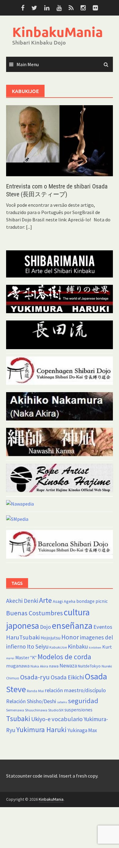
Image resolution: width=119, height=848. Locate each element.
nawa (54, 666)
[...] (29, 227)
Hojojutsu (50, 638)
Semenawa (15, 710)
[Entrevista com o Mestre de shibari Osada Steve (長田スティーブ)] (59, 140)
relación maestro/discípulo (75, 690)
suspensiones (78, 710)
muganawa (18, 666)
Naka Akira (39, 666)
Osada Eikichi (67, 677)
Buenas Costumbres (34, 613)
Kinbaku (78, 646)
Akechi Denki (22, 600)
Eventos (102, 626)
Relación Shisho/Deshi (31, 701)
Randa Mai (35, 691)
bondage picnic (92, 601)
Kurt (107, 647)
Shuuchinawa (36, 710)
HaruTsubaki (23, 637)
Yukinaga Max (82, 730)
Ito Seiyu (38, 646)
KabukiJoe (58, 647)
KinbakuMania (57, 31)
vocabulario (67, 719)
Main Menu (27, 64)
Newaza (68, 665)
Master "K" (26, 657)
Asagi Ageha (64, 601)
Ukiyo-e (41, 719)
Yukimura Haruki (41, 729)
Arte (45, 600)
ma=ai (10, 658)
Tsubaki (18, 718)
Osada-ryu (35, 677)
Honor (70, 637)
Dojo (45, 626)
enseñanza (72, 625)
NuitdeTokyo (89, 666)
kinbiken (95, 647)
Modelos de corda (64, 656)
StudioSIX (55, 710)
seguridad (83, 700)
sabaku (62, 702)
